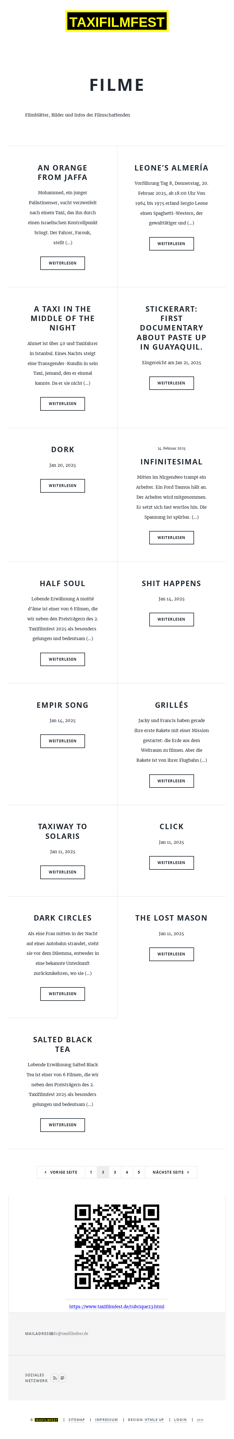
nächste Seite (168, 1172)
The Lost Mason (171, 918)
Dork (62, 449)
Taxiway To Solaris (63, 831)
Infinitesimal (171, 462)
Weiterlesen (63, 263)
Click (172, 826)
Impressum (106, 1419)
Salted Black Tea (62, 1044)
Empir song (63, 705)
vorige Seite (63, 1172)
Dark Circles (63, 918)
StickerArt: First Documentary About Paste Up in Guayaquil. (172, 328)
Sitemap (76, 1419)
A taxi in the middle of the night (63, 318)
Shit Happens (171, 583)
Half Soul (63, 583)
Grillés (171, 705)
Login (180, 1419)
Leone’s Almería (171, 168)
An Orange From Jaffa (63, 172)
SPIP (200, 1420)
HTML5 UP (154, 1419)
